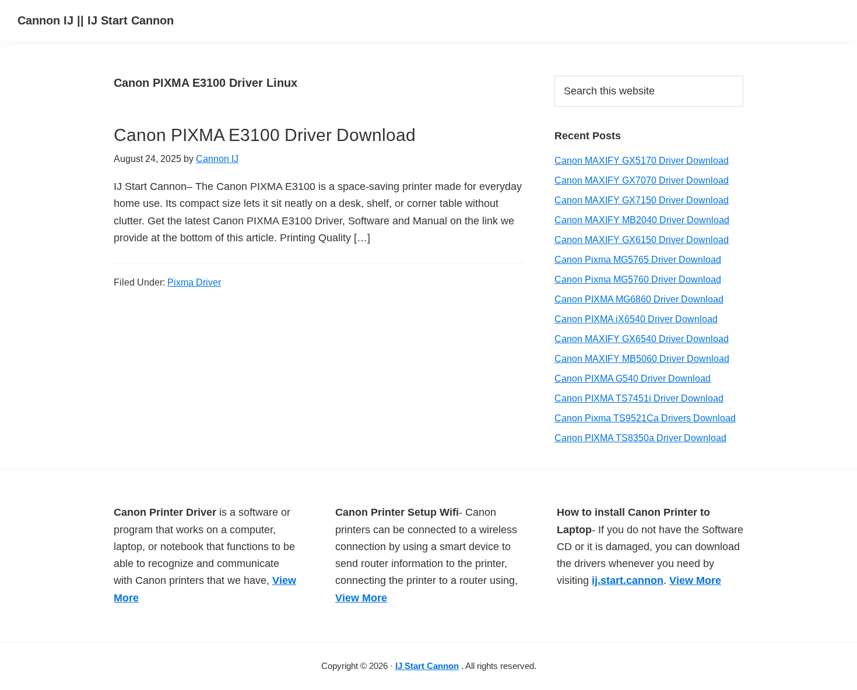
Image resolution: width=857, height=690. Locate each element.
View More (361, 598)
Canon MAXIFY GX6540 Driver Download (641, 339)
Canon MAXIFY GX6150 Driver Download (641, 240)
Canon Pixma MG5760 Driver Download (637, 279)
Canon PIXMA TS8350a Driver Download (640, 438)
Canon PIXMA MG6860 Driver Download (638, 299)
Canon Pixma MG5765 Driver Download (637, 260)
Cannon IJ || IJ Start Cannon (95, 20)
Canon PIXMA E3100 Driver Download (265, 135)
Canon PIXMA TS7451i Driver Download (638, 398)
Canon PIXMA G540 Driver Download (632, 378)
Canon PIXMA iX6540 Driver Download (636, 319)
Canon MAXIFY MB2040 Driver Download (641, 220)
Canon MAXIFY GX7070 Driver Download (641, 180)
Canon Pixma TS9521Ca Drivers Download (645, 418)
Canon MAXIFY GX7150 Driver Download (641, 200)
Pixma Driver (194, 282)
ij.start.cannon (627, 580)
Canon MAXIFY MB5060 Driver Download (641, 359)
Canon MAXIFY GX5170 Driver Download (641, 161)
